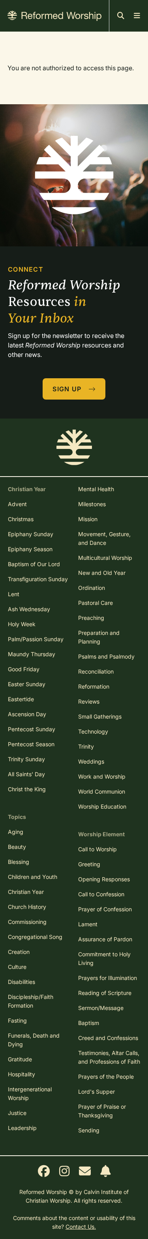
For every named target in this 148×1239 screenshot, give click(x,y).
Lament (87, 924)
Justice (17, 1112)
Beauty (17, 846)
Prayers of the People (106, 1076)
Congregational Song (35, 936)
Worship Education (102, 806)
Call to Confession (101, 894)
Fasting (17, 1020)
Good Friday (23, 669)
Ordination (91, 587)
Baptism (88, 1022)
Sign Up (67, 389)
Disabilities (21, 981)
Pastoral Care (95, 602)
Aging (15, 831)
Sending (88, 1130)
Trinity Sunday (26, 759)
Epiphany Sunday (30, 534)
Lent (13, 594)
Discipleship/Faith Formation (30, 1001)
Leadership (22, 1127)
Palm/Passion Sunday (36, 639)
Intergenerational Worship (30, 1093)
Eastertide (21, 699)
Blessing (18, 861)
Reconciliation (96, 671)
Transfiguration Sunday (38, 579)
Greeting (89, 864)
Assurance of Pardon (105, 939)
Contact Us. (81, 1226)
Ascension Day (27, 714)
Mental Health (96, 489)
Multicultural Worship (105, 557)
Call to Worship (97, 849)
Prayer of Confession (105, 909)
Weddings (91, 761)
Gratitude (20, 1059)
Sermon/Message (101, 1007)
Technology (93, 731)
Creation (19, 951)
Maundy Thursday (31, 654)
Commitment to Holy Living (104, 958)
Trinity (86, 746)
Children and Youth (32, 876)
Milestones (92, 504)
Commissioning (27, 921)
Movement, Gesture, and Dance (104, 538)
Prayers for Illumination (107, 977)
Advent (17, 504)
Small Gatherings (100, 716)
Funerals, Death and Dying (34, 1040)
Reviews (88, 701)
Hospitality (21, 1074)
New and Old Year (102, 572)
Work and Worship (102, 776)
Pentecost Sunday (31, 729)
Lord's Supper (96, 1091)
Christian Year (26, 891)
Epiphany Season (30, 549)
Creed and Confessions (108, 1037)
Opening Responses (104, 879)
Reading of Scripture (104, 992)
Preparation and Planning (99, 637)
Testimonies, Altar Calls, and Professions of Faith (109, 1057)
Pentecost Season (31, 744)
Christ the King (27, 789)
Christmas (21, 519)
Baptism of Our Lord (34, 564)
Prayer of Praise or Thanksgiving (102, 1111)
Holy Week (22, 624)
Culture (17, 966)
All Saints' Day (26, 774)
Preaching (91, 617)
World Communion (101, 791)
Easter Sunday (26, 684)
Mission (87, 519)
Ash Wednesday (29, 609)
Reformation (93, 686)
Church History (27, 906)
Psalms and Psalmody (106, 656)
